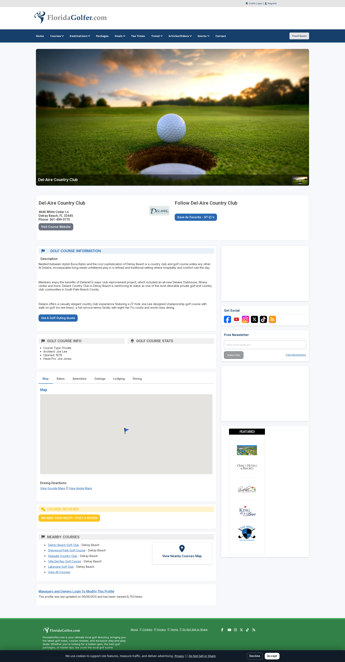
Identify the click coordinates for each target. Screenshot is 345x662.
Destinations (78, 36)
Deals (118, 36)
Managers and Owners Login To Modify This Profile (76, 591)
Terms (174, 629)
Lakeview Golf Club (61, 566)
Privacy (161, 629)
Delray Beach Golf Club (63, 545)
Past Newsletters (296, 354)
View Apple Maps (80, 488)
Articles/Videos (179, 36)
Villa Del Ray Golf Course (64, 561)
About (134, 629)
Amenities (79, 378)
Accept (272, 656)
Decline (254, 656)
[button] (126, 431)
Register (272, 3)
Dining (137, 378)
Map (46, 378)
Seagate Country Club (62, 556)
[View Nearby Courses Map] (182, 553)
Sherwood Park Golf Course (66, 550)
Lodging (119, 378)
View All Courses (59, 572)
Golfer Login (255, 3)
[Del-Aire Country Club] (300, 183)
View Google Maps (52, 488)
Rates (61, 378)
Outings (99, 378)
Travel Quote (299, 36)
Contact (147, 629)
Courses (55, 36)
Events (202, 36)
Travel (155, 36)
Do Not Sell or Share (195, 629)
